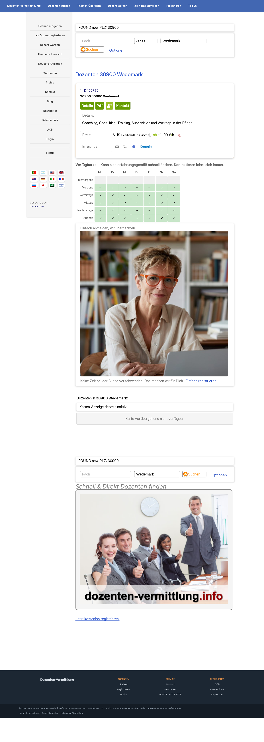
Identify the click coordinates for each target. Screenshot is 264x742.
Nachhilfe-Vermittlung (29, 713)
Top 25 (192, 5)
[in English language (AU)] (34, 179)
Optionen (116, 50)
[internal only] (27, 657)
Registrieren (123, 689)
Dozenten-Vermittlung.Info (24, 5)
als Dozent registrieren (50, 35)
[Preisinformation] (180, 135)
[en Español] (43, 172)
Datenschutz (50, 120)
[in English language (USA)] (52, 172)
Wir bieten (50, 73)
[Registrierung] (154, 375)
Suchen (124, 684)
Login (50, 139)
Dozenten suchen (59, 5)
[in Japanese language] (43, 185)
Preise (50, 82)
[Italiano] (52, 179)
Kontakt (50, 92)
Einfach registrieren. (201, 381)
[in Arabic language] (52, 185)
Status (50, 152)
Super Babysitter (50, 713)
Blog (50, 101)
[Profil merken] (109, 106)
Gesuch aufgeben (50, 26)
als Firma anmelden (146, 5)
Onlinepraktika (37, 206)
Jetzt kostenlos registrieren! (97, 619)
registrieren (173, 5)
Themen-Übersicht (89, 5)
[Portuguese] (34, 172)
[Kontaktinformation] (134, 147)
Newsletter (50, 110)
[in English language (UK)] (61, 172)
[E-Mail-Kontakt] (117, 147)
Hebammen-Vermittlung (72, 713)
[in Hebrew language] (61, 185)
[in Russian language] (34, 185)
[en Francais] (61, 179)
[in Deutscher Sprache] (43, 179)
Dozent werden (117, 5)
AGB (50, 129)
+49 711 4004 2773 (170, 694)
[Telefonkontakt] (125, 147)
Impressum (217, 694)
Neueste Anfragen (50, 63)
